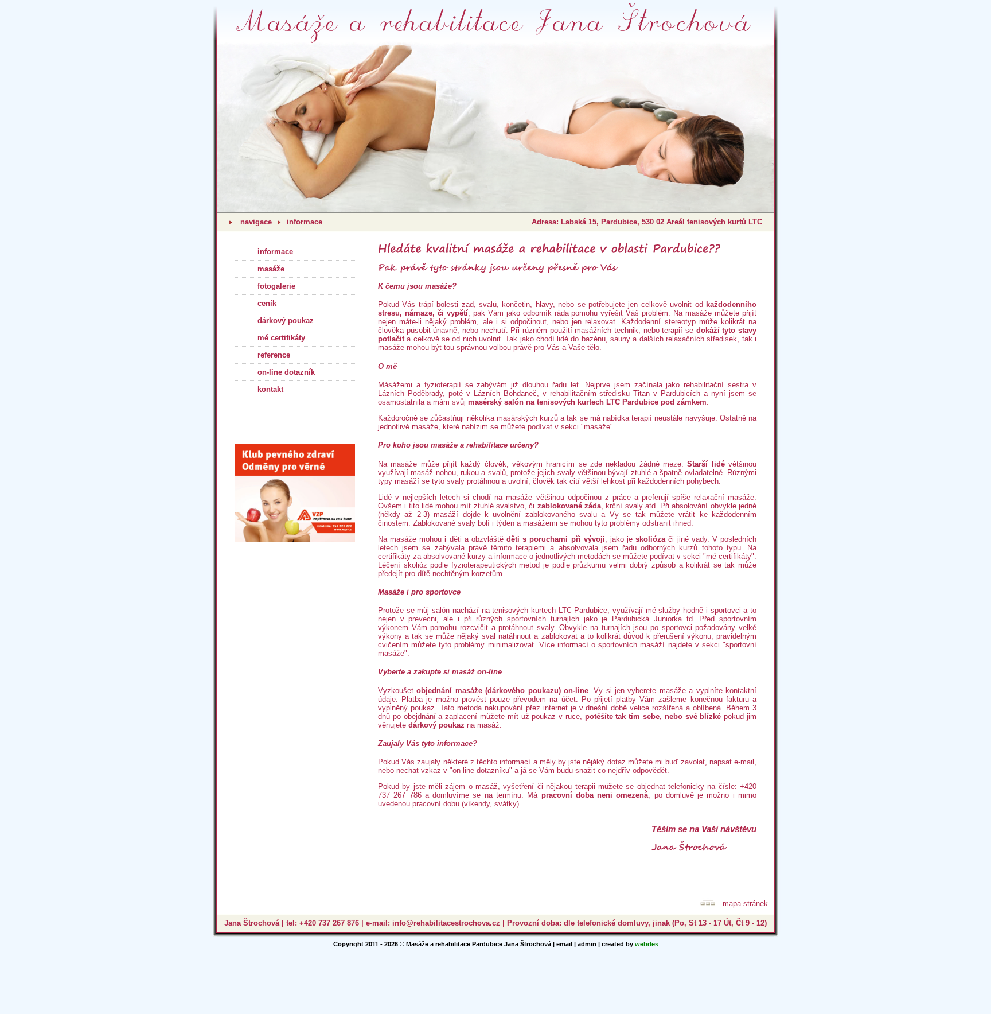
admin (587, 944)
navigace (256, 221)
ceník (266, 303)
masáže (270, 269)
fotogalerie (276, 286)
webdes (646, 944)
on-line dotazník (286, 372)
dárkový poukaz (285, 320)
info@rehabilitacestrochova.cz (446, 923)
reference (273, 355)
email (564, 944)
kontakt (270, 389)
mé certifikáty (281, 337)
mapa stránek (745, 903)
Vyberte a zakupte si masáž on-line (440, 671)
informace (304, 221)
